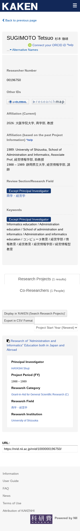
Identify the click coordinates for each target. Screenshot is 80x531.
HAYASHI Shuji (20, 368)
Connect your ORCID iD (49, 45)
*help (70, 44)
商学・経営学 (16, 195)
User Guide (11, 481)
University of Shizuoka (24, 420)
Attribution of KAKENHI (19, 510)
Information (11, 473)
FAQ (6, 488)
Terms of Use (12, 503)
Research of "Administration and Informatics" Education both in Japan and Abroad (35, 345)
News (6, 495)
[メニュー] (75, 5)
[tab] (42, 279)
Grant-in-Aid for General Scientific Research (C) (40, 394)
